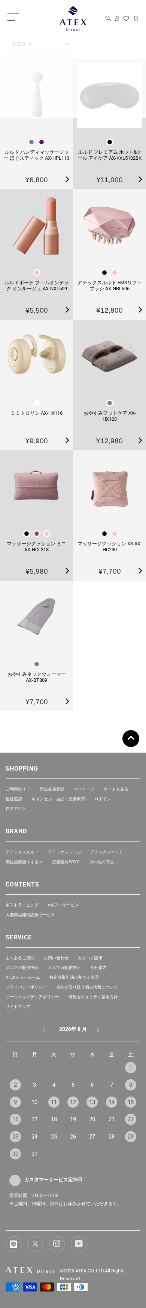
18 (54, 1119)
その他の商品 (101, 862)
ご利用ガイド (18, 789)
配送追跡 (14, 798)
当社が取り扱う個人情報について (87, 987)
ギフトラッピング (22, 905)
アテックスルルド (22, 852)
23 (15, 1136)
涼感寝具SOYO (66, 862)
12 (73, 1102)
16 (15, 1119)
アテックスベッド (106, 852)
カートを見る (116, 789)
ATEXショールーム (23, 977)
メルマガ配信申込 (22, 967)
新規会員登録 (52, 789)
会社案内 (98, 967)
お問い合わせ (56, 958)
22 (131, 1119)
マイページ (84, 789)
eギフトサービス (63, 905)
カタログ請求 (90, 958)
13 (92, 1102)
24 (34, 1136)
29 (131, 1136)
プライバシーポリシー (26, 987)
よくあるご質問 (20, 958)
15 (131, 1102)
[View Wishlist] (126, 18)
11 (54, 1102)
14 (112, 1102)
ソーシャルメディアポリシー (32, 996)
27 (92, 1136)
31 (34, 1153)
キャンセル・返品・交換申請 (58, 798)
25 (54, 1136)
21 (112, 1119)
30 (15, 1153)
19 (73, 1119)
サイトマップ (18, 1006)
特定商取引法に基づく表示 (74, 977)
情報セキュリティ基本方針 (93, 996)
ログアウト (16, 808)
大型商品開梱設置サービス (30, 914)
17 (34, 1119)
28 (112, 1136)
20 (92, 1119)
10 (34, 1102)
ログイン (102, 798)
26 (73, 1136)
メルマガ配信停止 (64, 967)
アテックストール (64, 852)
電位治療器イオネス (24, 862)
